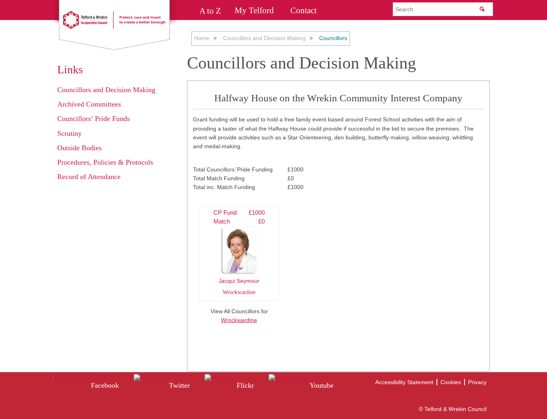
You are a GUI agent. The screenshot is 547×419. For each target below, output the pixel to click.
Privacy (477, 382)
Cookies (450, 382)
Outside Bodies (79, 148)
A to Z (210, 10)
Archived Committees (89, 104)
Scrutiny (69, 133)
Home (201, 38)
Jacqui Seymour (239, 252)
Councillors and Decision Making (264, 38)
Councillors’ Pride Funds (93, 119)
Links (70, 69)
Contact (303, 10)
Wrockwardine (239, 320)
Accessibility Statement (404, 382)
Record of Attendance (89, 177)
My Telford (254, 10)
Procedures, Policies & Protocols (105, 162)
